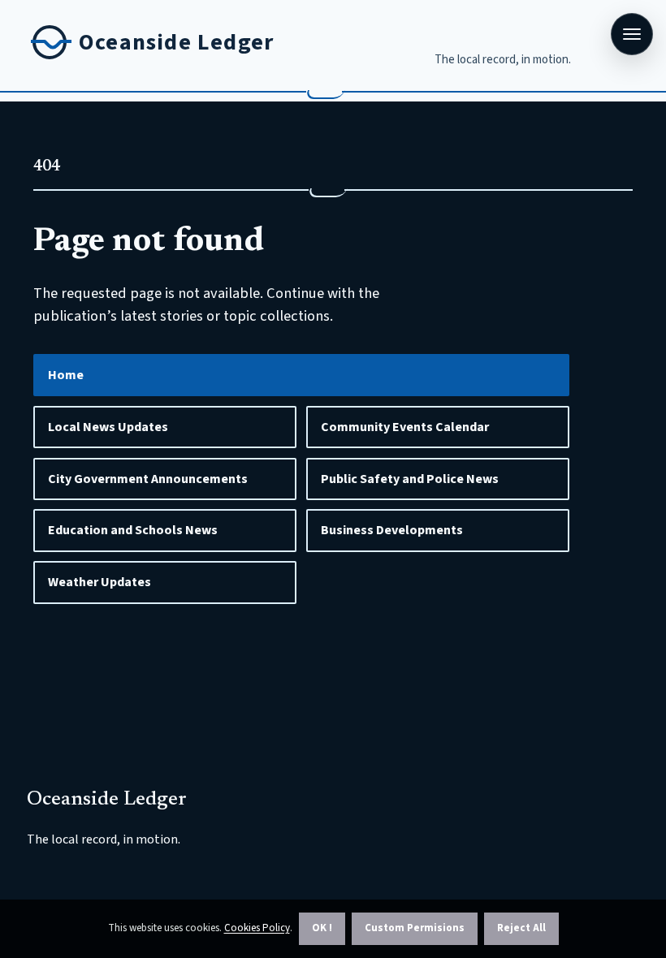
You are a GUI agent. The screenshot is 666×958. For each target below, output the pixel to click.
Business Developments (392, 530)
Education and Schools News (133, 530)
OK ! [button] (322, 928)
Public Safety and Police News (410, 479)
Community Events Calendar (405, 427)
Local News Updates (108, 427)
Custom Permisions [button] (415, 928)
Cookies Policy (257, 928)
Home (66, 375)
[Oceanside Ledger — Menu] (632, 34)
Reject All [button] (521, 928)
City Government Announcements (148, 479)
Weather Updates (99, 582)
